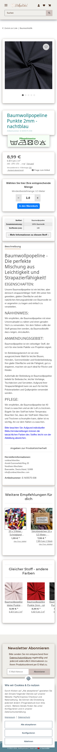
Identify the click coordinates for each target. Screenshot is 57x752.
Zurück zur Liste (10, 28)
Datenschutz (24, 717)
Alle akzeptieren (28, 724)
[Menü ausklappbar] (6, 4)
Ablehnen (28, 741)
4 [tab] (31, 95)
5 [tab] (34, 95)
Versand (30, 164)
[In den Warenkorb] (4, 37)
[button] (38, 5)
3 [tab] (28, 95)
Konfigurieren (28, 733)
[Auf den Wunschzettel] (46, 47)
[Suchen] (49, 13)
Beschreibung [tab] (13, 246)
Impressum (10, 717)
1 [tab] (23, 95)
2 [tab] (25, 95)
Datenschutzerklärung (20, 657)
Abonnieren (39, 672)
